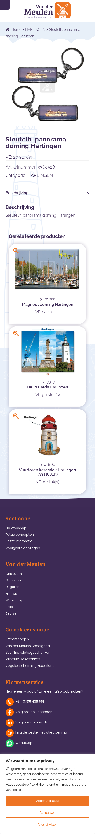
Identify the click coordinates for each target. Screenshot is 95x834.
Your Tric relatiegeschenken (28, 652)
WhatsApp (23, 742)
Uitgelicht (13, 586)
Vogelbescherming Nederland (30, 665)
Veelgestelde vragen (23, 548)
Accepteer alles (47, 801)
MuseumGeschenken (23, 659)
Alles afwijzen (47, 824)
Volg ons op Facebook (33, 711)
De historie (14, 580)
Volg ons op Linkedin (31, 722)
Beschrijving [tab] (17, 192)
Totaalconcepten (20, 534)
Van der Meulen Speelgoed (28, 646)
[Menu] (5, 5)
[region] (47, 794)
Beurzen (12, 613)
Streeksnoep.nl (18, 639)
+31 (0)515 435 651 (29, 701)
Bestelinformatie (19, 541)
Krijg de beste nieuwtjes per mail (41, 732)
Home (16, 29)
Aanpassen (47, 812)
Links (9, 606)
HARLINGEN (35, 29)
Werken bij (14, 600)
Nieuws (11, 593)
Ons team (14, 573)
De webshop (16, 528)
